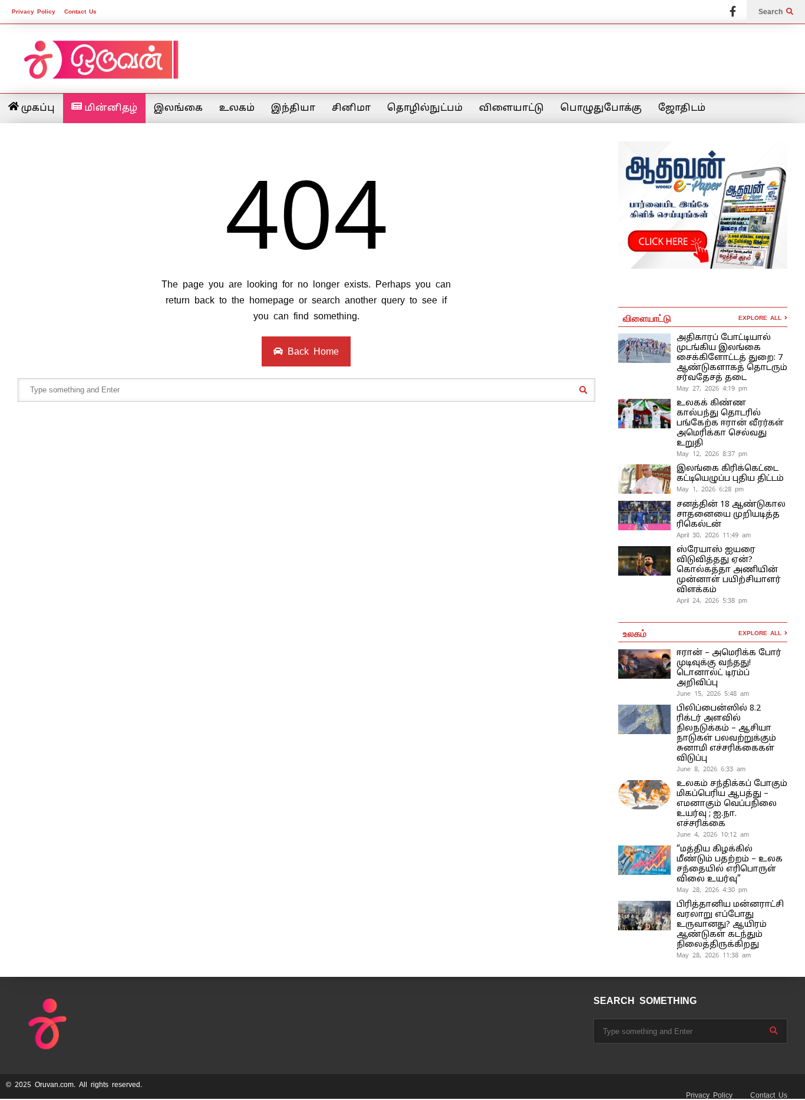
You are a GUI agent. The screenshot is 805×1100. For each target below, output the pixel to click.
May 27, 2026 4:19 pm (712, 388)
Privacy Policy (33, 11)
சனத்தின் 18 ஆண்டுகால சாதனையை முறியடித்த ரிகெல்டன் (731, 515)
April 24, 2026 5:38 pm (712, 600)
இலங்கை (178, 108)
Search (772, 11)
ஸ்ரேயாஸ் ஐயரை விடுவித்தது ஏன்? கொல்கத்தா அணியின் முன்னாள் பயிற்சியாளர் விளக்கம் (729, 570)
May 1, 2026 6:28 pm (710, 489)
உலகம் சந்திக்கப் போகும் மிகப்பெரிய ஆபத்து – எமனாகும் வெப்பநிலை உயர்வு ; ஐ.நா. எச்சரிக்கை (732, 804)
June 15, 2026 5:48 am (713, 693)
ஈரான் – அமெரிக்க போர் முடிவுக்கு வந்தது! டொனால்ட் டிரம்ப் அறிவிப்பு (729, 668)
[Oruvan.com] (100, 67)
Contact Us (80, 11)
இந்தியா (293, 108)
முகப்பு (37, 108)
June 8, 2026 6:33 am (711, 769)
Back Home (311, 351)
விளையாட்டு (511, 108)
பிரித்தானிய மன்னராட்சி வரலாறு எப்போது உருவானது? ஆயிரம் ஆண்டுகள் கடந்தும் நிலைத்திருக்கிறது (730, 925)
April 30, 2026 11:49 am (714, 535)
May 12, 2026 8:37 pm (712, 454)
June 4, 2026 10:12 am (713, 834)
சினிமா (351, 108)
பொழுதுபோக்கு (601, 108)
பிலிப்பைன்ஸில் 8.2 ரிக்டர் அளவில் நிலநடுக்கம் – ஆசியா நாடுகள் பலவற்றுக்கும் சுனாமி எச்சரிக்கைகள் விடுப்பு (726, 733)
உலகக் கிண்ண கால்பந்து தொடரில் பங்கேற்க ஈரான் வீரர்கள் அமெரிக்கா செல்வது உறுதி (730, 423)
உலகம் (237, 108)
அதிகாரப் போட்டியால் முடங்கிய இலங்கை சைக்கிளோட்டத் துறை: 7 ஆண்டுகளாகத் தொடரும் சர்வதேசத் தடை (732, 358)
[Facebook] (733, 12)
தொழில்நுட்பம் (425, 108)
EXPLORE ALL (761, 318)
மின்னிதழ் (109, 108)
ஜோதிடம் (681, 108)
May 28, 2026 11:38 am (714, 955)
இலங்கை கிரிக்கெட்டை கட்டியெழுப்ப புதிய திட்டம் (730, 474)
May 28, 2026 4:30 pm (712, 890)
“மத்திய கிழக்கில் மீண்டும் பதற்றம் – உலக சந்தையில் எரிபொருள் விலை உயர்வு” (730, 864)
